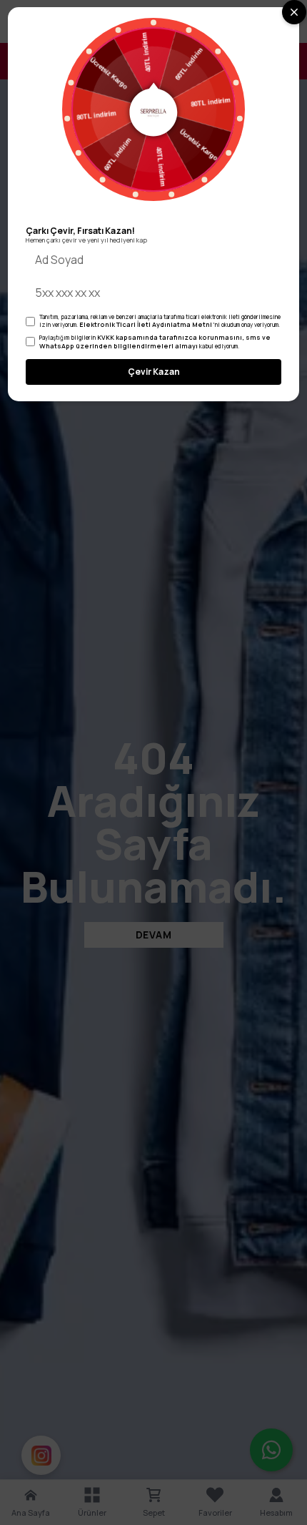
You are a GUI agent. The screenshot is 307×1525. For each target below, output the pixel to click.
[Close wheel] (294, 12)
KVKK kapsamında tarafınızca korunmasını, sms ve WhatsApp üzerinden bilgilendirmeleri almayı (155, 341)
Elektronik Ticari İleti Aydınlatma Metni (145, 324)
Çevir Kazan (154, 372)
